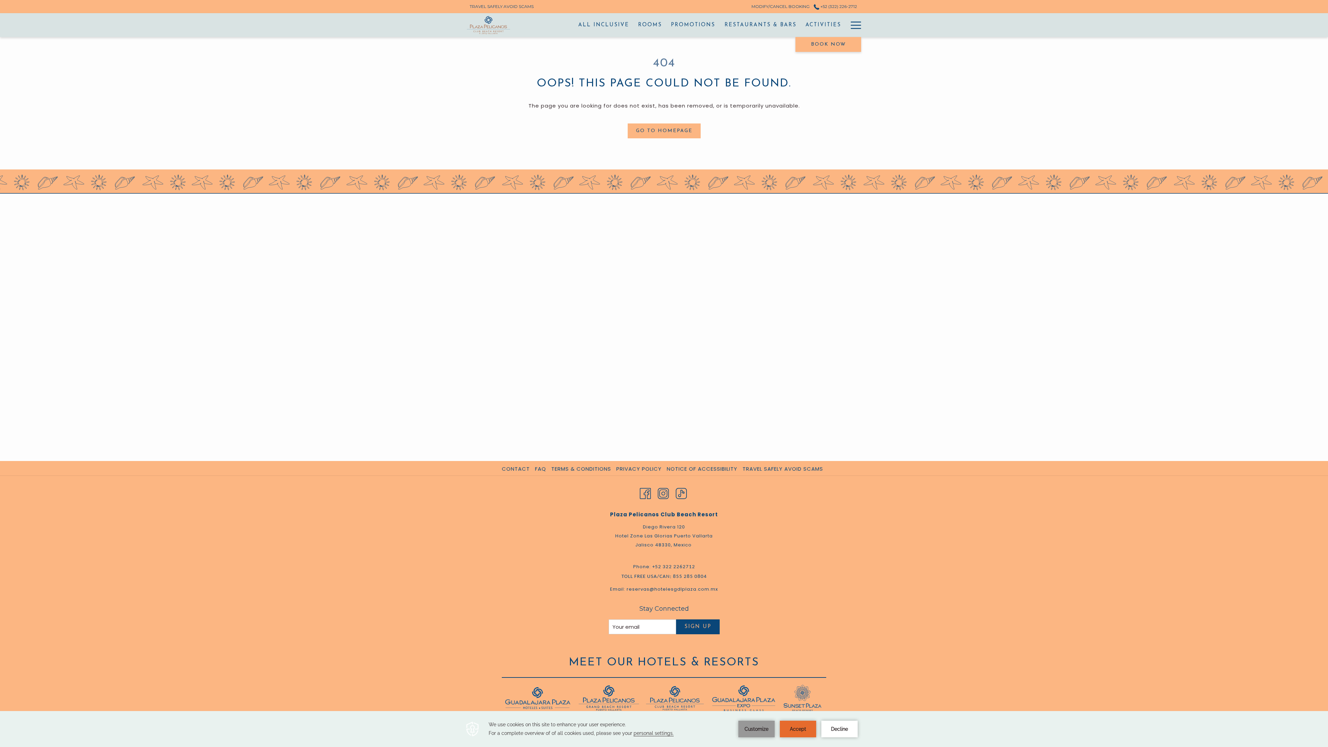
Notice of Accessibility (702, 468)
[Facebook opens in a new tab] (645, 492)
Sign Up (697, 626)
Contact (516, 468)
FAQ (540, 468)
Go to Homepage (664, 130)
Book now (828, 44)
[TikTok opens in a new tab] (681, 492)
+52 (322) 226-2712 (838, 6)
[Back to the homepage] (488, 25)
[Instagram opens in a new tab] (663, 492)
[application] (664, 729)
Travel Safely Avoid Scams (783, 468)
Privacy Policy (639, 468)
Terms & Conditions (581, 468)
